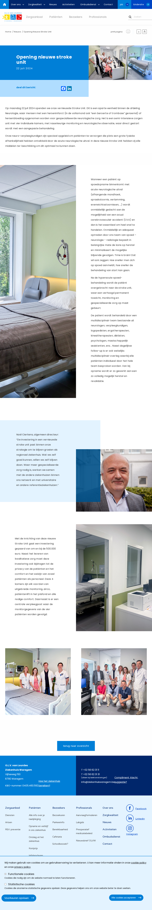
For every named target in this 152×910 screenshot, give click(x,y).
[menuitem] (16, 4)
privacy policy (22, 867)
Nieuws (17, 31)
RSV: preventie (12, 829)
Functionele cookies (21, 874)
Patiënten (35, 807)
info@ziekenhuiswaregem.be (98, 782)
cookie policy (138, 862)
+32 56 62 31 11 (91, 770)
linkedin (140, 818)
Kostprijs (33, 848)
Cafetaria (57, 836)
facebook (141, 808)
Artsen (8, 822)
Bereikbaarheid (60, 829)
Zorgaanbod (12, 807)
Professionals (84, 807)
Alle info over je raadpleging (37, 817)
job (121, 4)
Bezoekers (58, 807)
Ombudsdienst (111, 836)
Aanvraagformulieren (86, 815)
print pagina (116, 31)
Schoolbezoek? (60, 844)
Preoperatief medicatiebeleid (84, 831)
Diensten (9, 815)
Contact (107, 843)
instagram (132, 834)
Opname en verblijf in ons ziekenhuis (38, 828)
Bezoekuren (58, 815)
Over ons (108, 807)
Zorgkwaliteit (110, 815)
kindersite (138, 4)
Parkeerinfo (58, 822)
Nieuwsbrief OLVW (86, 840)
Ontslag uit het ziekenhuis (36, 839)
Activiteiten (110, 829)
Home (8, 31)
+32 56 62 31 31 (91, 774)
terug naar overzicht (76, 745)
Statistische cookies (21, 884)
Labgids (80, 822)
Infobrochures (36, 855)
